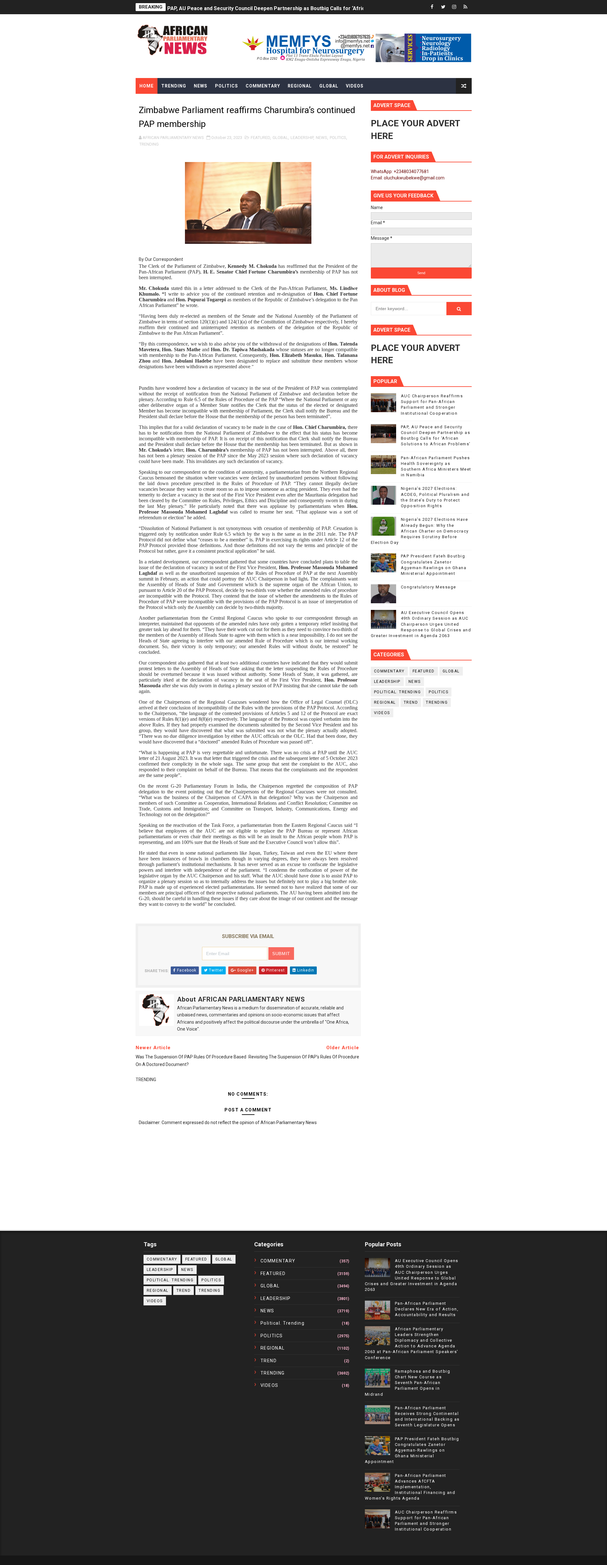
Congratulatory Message (428, 587)
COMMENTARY (389, 671)
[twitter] (443, 7)
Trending (173, 85)
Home (146, 85)
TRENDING (149, 144)
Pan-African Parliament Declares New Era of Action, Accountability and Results (427, 1309)
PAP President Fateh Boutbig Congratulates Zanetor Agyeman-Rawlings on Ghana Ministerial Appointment (412, 1450)
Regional (300, 85)
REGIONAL (385, 702)
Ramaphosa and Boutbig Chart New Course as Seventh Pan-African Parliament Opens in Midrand (408, 1383)
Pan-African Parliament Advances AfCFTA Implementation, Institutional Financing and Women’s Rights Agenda (410, 1487)
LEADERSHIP (302, 137)
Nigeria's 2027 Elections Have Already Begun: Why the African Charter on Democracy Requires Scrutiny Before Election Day (420, 531)
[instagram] (454, 7)
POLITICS (338, 137)
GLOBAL (280, 137)
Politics (226, 85)
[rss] (465, 7)
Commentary (263, 85)
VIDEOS (382, 713)
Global (328, 85)
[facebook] (432, 7)
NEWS (321, 137)
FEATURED (260, 137)
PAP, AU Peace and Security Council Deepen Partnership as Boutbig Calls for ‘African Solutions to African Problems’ (306, 7)
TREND (411, 702)
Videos (355, 85)
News (200, 85)
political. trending (397, 692)
